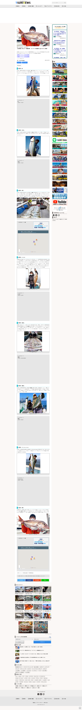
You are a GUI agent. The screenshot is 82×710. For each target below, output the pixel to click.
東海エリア (45, 685)
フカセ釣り (18, 670)
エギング (41, 666)
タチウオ (45, 678)
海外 (39, 687)
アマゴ (37, 678)
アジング (17, 668)
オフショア (19, 62)
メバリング (47, 666)
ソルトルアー (24, 62)
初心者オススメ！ (19, 666)
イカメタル (29, 670)
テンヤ (40, 670)
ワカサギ (21, 681)
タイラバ (29, 668)
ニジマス (33, 678)
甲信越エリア (33, 685)
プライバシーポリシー (39, 702)
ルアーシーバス (23, 668)
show (20, 65)
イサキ (26, 676)
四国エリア (29, 687)
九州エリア (34, 687)
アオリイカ (21, 680)
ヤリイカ (26, 681)
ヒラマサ (31, 676)
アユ (29, 678)
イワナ (41, 678)
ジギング (44, 668)
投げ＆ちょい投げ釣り (20, 672)
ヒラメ (17, 680)
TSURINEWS (40, 704)
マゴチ (17, 681)
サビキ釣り (27, 672)
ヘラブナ (38, 681)
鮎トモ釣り (36, 666)
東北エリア (21, 685)
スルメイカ (36, 676)
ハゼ (48, 680)
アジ (16, 676)
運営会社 (34, 702)
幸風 (25, 222)
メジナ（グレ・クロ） (29, 680)
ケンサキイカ (42, 676)
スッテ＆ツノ (34, 670)
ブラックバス (43, 681)
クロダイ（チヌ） (38, 680)
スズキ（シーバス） (19, 678)
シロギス (44, 680)
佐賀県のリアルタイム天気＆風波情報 (23, 56)
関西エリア (18, 687)
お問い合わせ (46, 702)
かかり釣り (45, 670)
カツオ (34, 681)
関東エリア (27, 685)
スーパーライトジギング (37, 668)
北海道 (17, 685)
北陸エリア (39, 685)
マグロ (30, 681)
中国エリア (23, 687)
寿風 (25, 538)
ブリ (23, 676)
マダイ (20, 676)
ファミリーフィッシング (28, 666)
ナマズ (26, 678)
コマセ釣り (23, 670)
